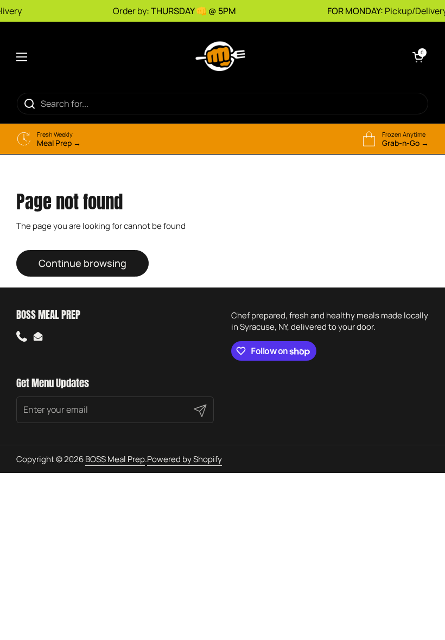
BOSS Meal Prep (115, 459)
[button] (418, 57)
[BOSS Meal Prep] (220, 57)
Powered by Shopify (184, 459)
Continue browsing (82, 263)
